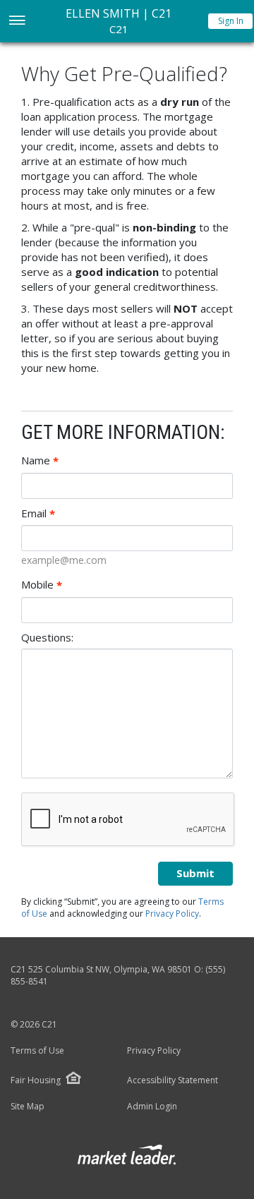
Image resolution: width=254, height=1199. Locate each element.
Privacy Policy (172, 914)
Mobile (41, 584)
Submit (195, 873)
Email (38, 513)
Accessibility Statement (172, 1080)
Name (40, 460)
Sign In (230, 21)
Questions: (47, 637)
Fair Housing (36, 1080)
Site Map (27, 1106)
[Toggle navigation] (16, 21)
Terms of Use (37, 1050)
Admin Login (152, 1106)
